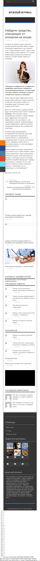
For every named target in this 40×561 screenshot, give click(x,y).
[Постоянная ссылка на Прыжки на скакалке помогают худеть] (8, 325)
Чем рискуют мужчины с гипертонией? (19, 266)
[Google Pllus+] (2, 158)
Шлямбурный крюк (11, 358)
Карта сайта (10, 427)
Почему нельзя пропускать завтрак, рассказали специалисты (18, 216)
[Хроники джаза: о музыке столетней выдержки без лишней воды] (10, 452)
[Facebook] (2, 148)
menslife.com (16, 173)
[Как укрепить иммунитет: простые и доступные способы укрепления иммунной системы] (10, 446)
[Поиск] (33, 1)
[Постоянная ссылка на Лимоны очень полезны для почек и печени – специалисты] (8, 318)
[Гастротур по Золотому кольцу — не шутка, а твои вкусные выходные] (17, 459)
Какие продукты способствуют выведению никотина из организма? (22, 181)
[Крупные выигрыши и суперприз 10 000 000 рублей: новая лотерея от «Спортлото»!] (10, 459)
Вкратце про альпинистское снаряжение (18, 363)
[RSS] (2, 143)
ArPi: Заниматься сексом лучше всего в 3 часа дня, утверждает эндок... (23, 404)
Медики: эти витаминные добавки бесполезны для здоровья (19, 187)
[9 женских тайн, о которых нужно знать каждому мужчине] (25, 459)
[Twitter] (2, 164)
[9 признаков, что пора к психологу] (17, 446)
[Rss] (20, 5)
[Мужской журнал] (20, 11)
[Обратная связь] (2, 169)
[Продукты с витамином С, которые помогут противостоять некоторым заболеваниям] (17, 466)
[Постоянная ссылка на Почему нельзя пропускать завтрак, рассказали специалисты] (20, 199)
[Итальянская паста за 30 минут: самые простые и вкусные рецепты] (25, 452)
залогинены (20, 279)
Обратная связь (11, 434)
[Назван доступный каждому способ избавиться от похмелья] (25, 466)
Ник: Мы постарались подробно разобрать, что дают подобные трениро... (23, 397)
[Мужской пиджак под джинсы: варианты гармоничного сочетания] (10, 466)
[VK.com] (2, 153)
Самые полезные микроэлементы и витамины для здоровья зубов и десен (19, 242)
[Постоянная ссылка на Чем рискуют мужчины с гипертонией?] (20, 264)
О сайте (8, 431)
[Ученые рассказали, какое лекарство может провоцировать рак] (25, 446)
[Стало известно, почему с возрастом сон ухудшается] (17, 452)
